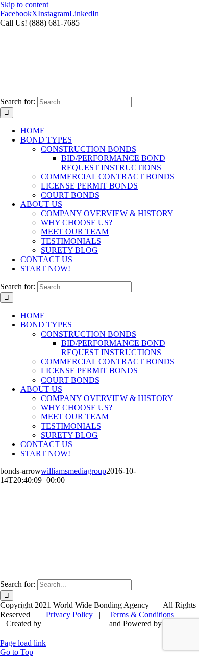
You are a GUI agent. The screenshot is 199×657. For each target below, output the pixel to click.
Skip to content (24, 4)
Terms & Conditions (141, 614)
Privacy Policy (69, 614)
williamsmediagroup (73, 470)
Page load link (23, 643)
